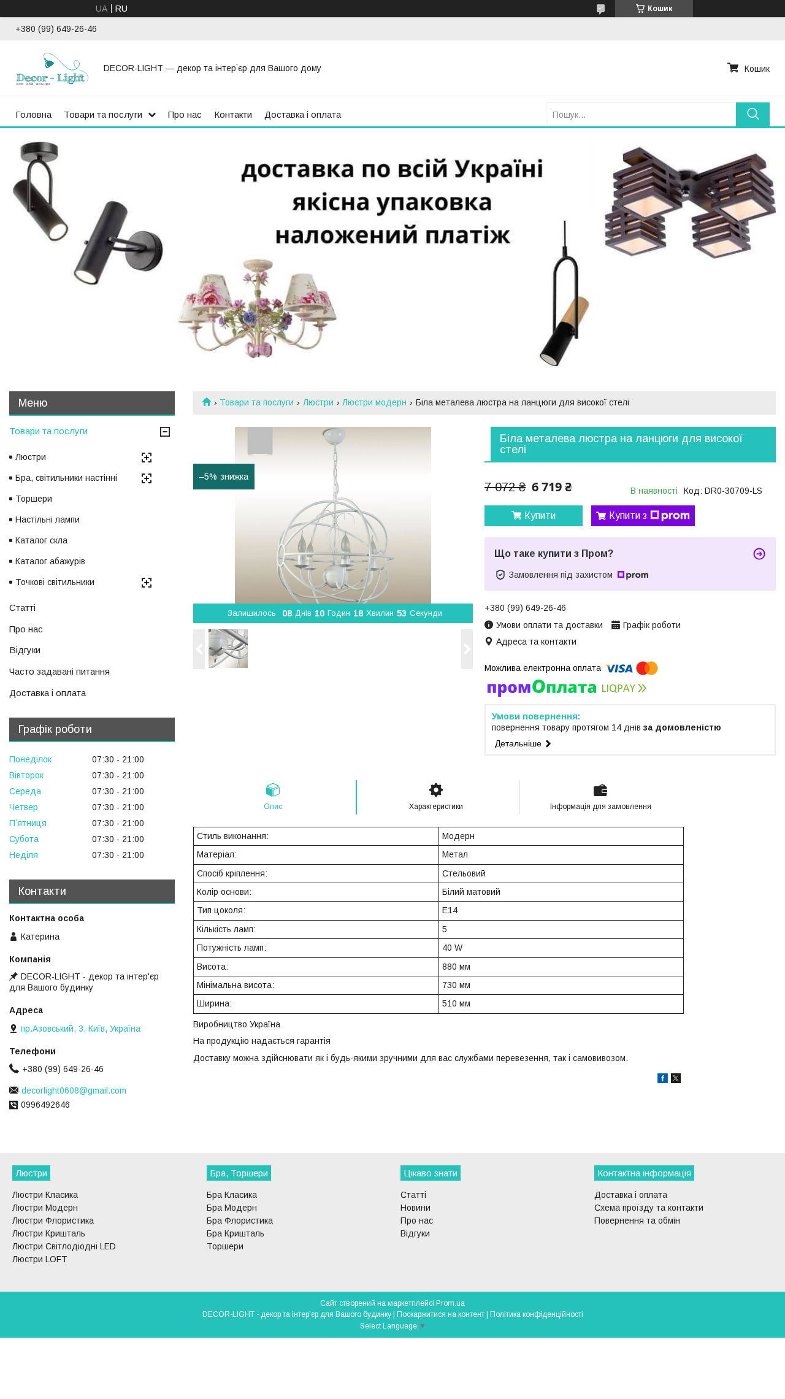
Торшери (33, 499)
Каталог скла (41, 540)
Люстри (318, 402)
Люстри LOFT (39, 1259)
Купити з (628, 515)
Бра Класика (232, 1195)
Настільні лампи (47, 519)
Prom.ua (450, 1303)
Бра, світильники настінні (66, 478)
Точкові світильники (54, 582)
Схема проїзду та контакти (648, 1208)
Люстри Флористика (53, 1220)
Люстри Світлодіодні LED (64, 1246)
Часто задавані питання (59, 671)
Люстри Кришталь (48, 1233)
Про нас (185, 114)
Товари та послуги (103, 114)
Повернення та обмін (637, 1220)
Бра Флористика (240, 1220)
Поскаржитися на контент (440, 1314)
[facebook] (662, 1080)
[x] (676, 1080)
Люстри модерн (374, 402)
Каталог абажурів (50, 561)
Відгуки (24, 650)
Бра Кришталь (235, 1233)
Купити (540, 515)
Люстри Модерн (45, 1208)
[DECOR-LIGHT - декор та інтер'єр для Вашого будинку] (52, 68)
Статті (22, 607)
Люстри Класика (45, 1195)
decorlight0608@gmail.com (73, 1090)
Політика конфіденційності (536, 1314)
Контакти (233, 114)
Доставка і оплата (302, 114)
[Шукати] (753, 114)
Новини (415, 1208)
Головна (33, 114)
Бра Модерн (232, 1208)
